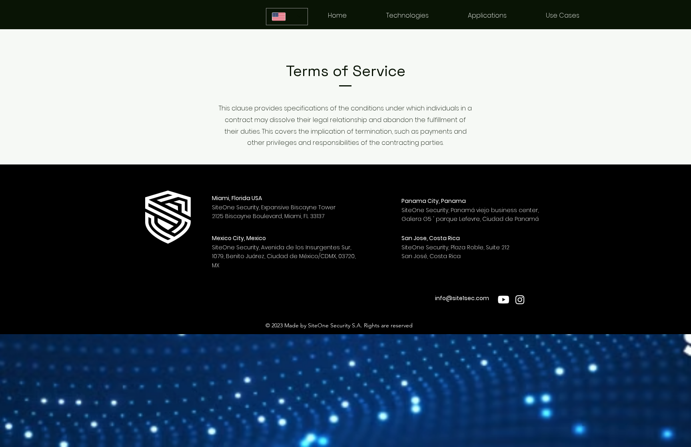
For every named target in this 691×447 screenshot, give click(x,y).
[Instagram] (520, 300)
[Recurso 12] (504, 300)
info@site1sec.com (462, 298)
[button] (487, 15)
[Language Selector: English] (287, 16)
